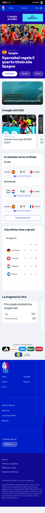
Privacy (5, 460)
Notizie (5, 382)
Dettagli (27, 377)
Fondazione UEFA (8, 416)
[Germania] (9, 250)
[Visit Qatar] (27, 354)
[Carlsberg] (31, 349)
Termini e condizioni (10, 464)
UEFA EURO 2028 (3, 8)
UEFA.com (6, 411)
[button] (38, 8)
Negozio (27, 382)
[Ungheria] (9, 266)
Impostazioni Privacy (10, 472)
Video (4, 377)
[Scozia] (9, 274)
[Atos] (22, 349)
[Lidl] (18, 354)
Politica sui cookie (9, 468)
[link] (11, 8)
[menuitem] (13, 8)
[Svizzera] (9, 258)
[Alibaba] (14, 349)
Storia (4, 387)
